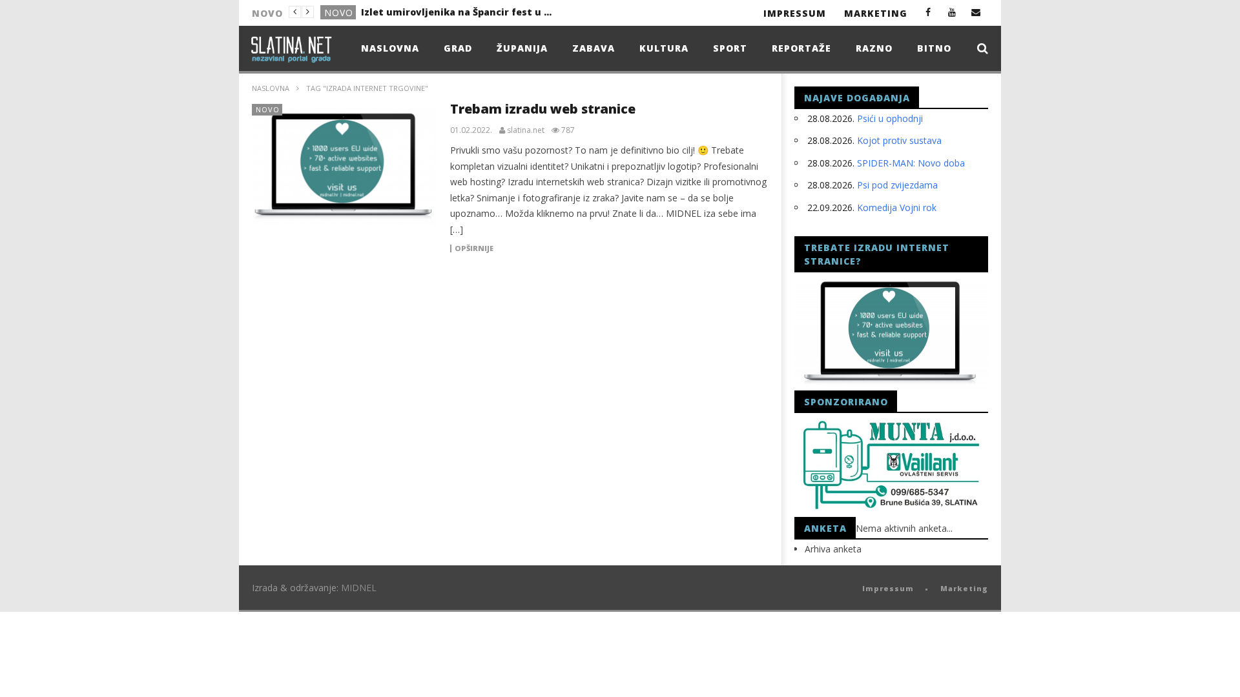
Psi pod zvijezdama (897, 185)
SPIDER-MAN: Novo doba (911, 163)
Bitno (934, 48)
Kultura (663, 48)
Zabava (593, 48)
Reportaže (801, 48)
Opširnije (474, 248)
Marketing (875, 13)
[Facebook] (928, 12)
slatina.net (525, 130)
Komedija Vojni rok (896, 207)
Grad (458, 48)
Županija (522, 48)
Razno (874, 48)
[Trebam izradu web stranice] (345, 165)
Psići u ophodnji (890, 118)
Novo (338, 12)
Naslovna (390, 48)
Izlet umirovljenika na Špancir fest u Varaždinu (458, 12)
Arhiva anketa (833, 549)
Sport (730, 48)
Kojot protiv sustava (899, 140)
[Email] (976, 12)
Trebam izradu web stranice (543, 108)
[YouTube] (952, 12)
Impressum (794, 13)
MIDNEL (359, 587)
